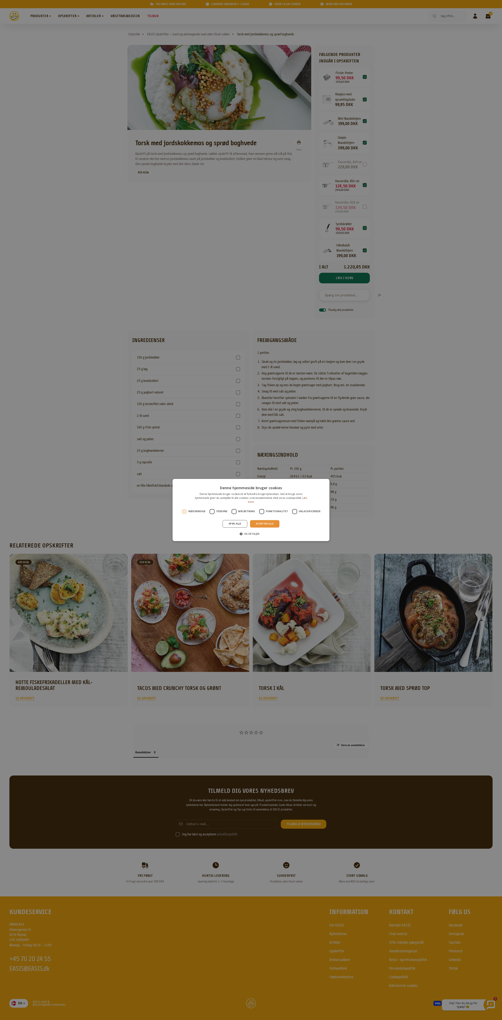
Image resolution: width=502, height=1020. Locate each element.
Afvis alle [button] (235, 523)
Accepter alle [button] (265, 523)
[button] (251, 534)
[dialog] (251, 510)
